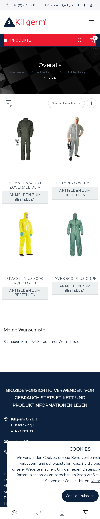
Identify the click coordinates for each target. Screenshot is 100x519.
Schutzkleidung (73, 72)
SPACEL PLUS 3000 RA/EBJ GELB (25, 280)
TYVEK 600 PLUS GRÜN (75, 278)
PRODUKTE (20, 40)
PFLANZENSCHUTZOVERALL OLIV (25, 185)
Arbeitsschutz (43, 72)
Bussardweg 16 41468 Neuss (24, 425)
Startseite (17, 72)
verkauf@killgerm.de (65, 5)
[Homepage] (62, 513)
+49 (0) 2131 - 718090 (27, 5)
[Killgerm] (25, 22)
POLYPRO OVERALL (75, 183)
